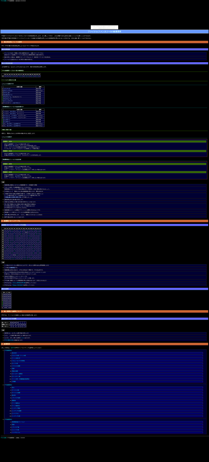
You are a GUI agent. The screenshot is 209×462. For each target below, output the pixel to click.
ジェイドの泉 (15, 429)
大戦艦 (14, 381)
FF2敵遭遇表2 (8, 385)
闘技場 (14, 400)
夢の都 (23, 282)
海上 (13, 387)
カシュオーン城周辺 (17, 373)
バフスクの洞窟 (16, 366)
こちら (22, 337)
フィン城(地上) (16, 403)
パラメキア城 (15, 427)
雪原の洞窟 (15, 371)
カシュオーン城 (16, 376)
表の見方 (14, 353)
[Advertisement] (104, 13)
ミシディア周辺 (16, 408)
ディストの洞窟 (16, 392)
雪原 (13, 368)
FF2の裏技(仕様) (9, 340)
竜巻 (13, 424)
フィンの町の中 (16, 358)
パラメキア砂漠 (16, 398)
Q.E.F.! (13, 347)
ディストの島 (15, 390)
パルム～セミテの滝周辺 (18, 360)
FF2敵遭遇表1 (8, 350)
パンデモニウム (16, 432)
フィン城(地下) (16, 405)
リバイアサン (15, 413)
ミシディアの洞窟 (16, 411)
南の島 (14, 395)
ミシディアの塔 (16, 416)
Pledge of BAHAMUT (17, 285)
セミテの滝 (15, 363)
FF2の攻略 (3, 0)
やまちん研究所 (16, 282)
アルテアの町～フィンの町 (19, 355)
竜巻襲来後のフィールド (18, 422)
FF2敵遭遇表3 (8, 419)
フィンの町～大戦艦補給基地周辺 (20, 379)
